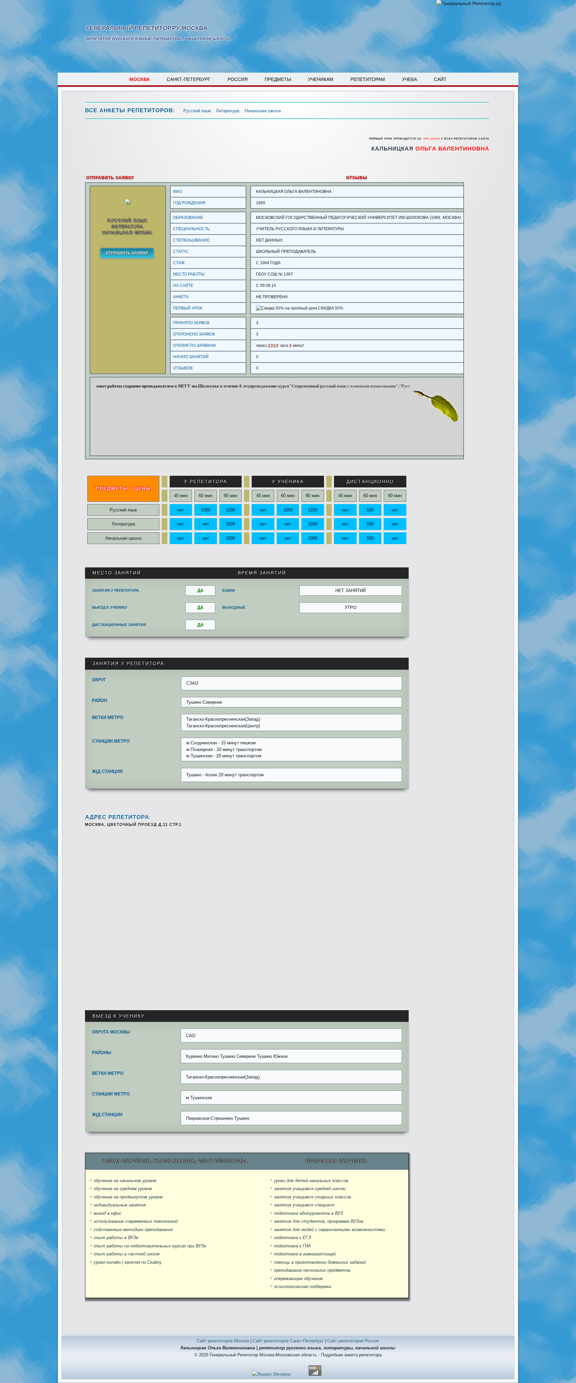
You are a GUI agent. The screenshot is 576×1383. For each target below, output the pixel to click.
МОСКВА (139, 79)
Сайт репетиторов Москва (223, 1340)
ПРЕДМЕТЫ (278, 79)
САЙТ (440, 79)
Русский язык (197, 110)
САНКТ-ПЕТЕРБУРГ (189, 79)
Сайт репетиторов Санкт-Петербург (288, 1340)
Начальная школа (263, 110)
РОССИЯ (238, 79)
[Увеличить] (130, 202)
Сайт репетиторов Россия (353, 1340)
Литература (227, 110)
